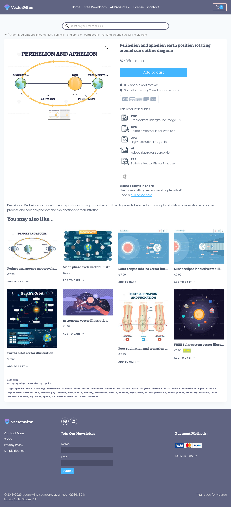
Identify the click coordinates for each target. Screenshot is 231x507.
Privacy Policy (13, 445)
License (138, 7)
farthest (28, 392)
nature (113, 392)
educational (189, 388)
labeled (61, 392)
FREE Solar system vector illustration (202, 345)
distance (157, 388)
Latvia (8, 499)
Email (65, 457)
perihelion (160, 392)
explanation (15, 392)
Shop (8, 439)
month (78, 392)
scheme (12, 396)
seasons (23, 396)
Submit (68, 471)
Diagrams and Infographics (35, 383)
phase (171, 392)
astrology (39, 388)
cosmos (126, 388)
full (37, 392)
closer (85, 388)
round (213, 392)
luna (70, 392)
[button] (106, 47)
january (45, 392)
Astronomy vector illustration (85, 321)
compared (97, 388)
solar (38, 396)
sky (31, 396)
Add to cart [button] (16, 281)
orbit (140, 392)
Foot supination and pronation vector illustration (155, 349)
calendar (67, 388)
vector (82, 396)
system (61, 396)
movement (101, 392)
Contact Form (14, 433)
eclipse (176, 388)
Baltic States (22, 499)
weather (93, 396)
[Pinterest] (65, 421)
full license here (141, 195)
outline (149, 392)
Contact (153, 7)
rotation (204, 392)
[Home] (5, 34)
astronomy (53, 388)
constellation (112, 388)
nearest (123, 392)
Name (65, 444)
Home (76, 7)
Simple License (14, 451)
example (211, 388)
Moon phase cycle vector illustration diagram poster (102, 267)
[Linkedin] (73, 421)
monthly (88, 392)
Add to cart (153, 72)
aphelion (19, 388)
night (133, 392)
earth (167, 388)
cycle (135, 388)
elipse (200, 388)
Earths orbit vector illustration (30, 353)
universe (72, 396)
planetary (191, 392)
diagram (145, 388)
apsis (29, 388)
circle (77, 388)
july (53, 392)
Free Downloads (95, 7)
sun (53, 396)
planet (180, 392)
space (46, 396)
